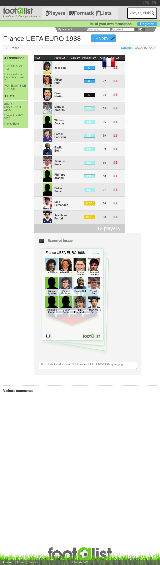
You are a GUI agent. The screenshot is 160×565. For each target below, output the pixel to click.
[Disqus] (61, 452)
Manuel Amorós (59, 108)
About (20, 562)
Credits (32, 562)
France (14, 47)
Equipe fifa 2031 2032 (14, 117)
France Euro (11, 123)
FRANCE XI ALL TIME (14, 67)
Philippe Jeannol (59, 176)
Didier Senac (58, 190)
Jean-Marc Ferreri (61, 217)
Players (56, 13)
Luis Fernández (61, 203)
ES (147, 3)
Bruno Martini (58, 95)
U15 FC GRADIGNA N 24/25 (12, 107)
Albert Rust (58, 81)
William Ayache (59, 122)
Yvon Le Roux (59, 163)
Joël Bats (60, 67)
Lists (106, 13)
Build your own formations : (122, 24)
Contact (7, 562)
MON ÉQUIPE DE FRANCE (15, 87)
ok (140, 29)
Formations (83, 13)
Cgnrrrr (126, 47)
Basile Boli (58, 149)
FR (154, 3)
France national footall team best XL (14, 77)
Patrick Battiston (60, 135)
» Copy (101, 38)
